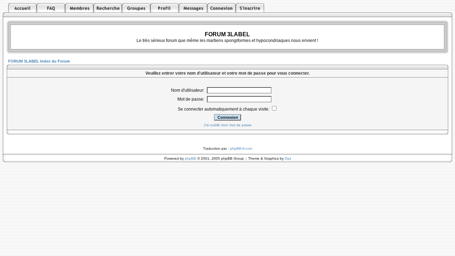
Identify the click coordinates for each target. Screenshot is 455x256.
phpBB (190, 158)
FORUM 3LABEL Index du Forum (39, 61)
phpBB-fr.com (241, 148)
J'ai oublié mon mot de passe (228, 125)
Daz (288, 158)
